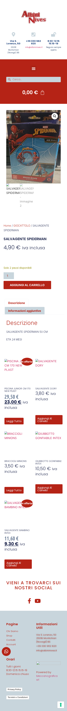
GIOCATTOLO (21, 225)
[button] (33, 68)
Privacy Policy (14, 689)
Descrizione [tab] (16, 303)
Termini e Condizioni (18, 697)
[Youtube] (37, 601)
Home (7, 225)
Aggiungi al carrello (27, 285)
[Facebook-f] (29, 601)
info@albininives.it (34, 47)
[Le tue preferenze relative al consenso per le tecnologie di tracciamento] (60, 704)
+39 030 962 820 (33, 42)
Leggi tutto (14, 421)
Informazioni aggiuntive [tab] (24, 311)
